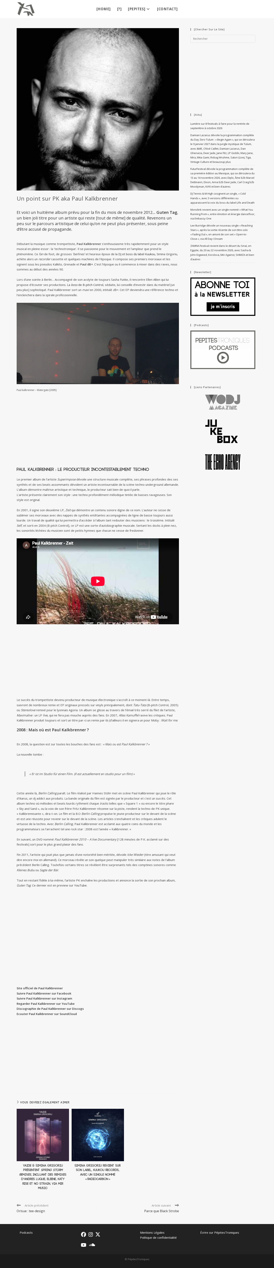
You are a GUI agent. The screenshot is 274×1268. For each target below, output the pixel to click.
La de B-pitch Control (85, 285)
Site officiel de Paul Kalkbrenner (40, 988)
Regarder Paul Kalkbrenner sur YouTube (46, 1004)
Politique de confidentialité (158, 1237)
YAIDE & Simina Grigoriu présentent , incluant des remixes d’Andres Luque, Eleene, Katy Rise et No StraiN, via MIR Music (42, 1177)
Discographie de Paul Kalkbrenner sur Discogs (50, 1009)
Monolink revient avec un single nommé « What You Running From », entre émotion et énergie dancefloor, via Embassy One (222, 214)
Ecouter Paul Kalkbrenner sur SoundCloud (47, 1014)
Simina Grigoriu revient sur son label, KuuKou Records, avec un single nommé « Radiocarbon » (98, 1172)
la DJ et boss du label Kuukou (135, 254)
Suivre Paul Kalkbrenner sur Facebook (44, 993)
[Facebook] (83, 1234)
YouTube (80, 885)
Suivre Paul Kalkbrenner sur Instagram (44, 998)
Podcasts (26, 1232)
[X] (97, 1234)
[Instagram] (90, 1234)
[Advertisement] (98, 429)
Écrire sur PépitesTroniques (219, 1232)
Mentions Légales (152, 1232)
